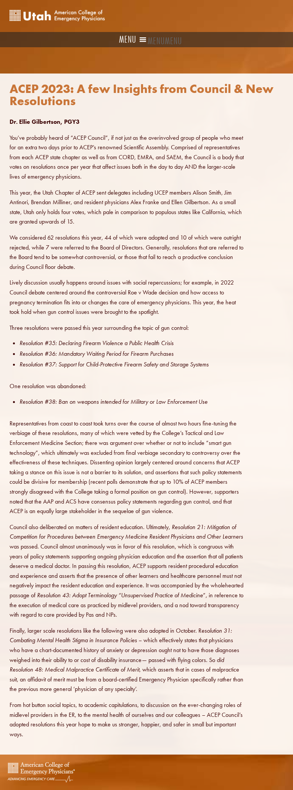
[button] (165, 41)
